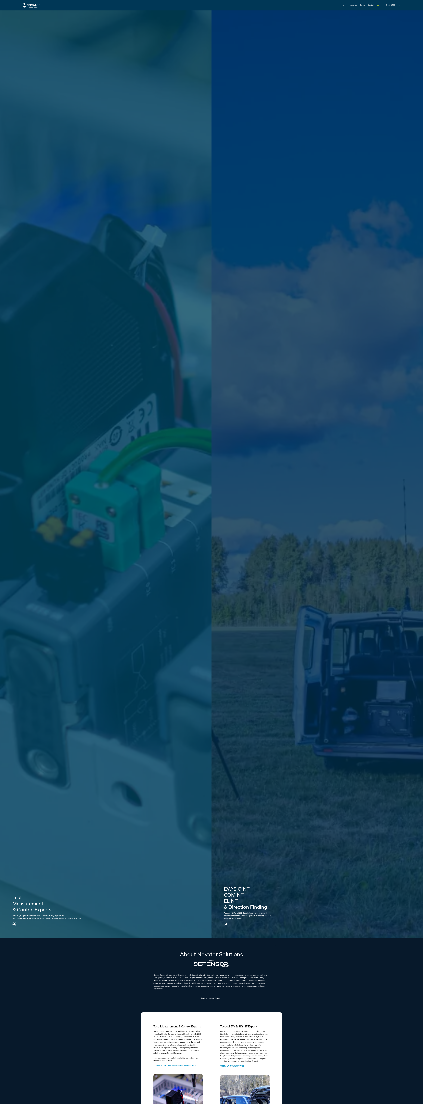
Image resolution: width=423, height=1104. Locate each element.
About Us (353, 5)
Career (362, 5)
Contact (371, 5)
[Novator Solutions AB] (31, 6)
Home (344, 5)
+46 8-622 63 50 (389, 5)
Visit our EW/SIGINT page (232, 1066)
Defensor (218, 998)
